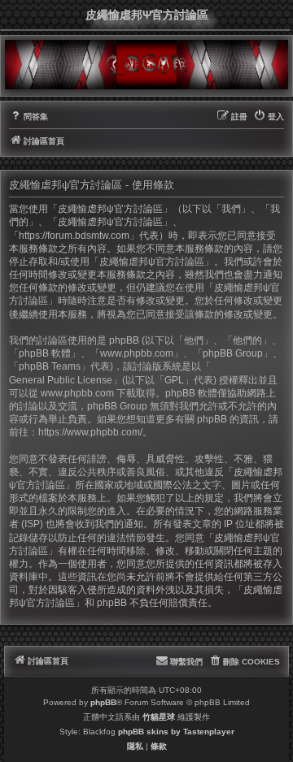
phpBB (103, 702)
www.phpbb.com (77, 393)
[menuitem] (28, 117)
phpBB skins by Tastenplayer (176, 731)
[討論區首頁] (146, 64)
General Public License (60, 380)
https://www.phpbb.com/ (90, 432)
